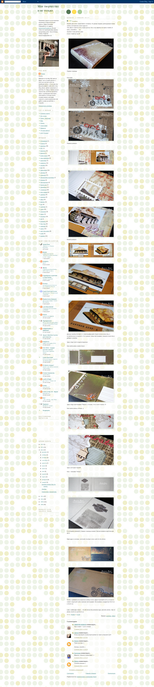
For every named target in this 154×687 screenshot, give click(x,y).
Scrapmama (46, 410)
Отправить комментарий (76, 670)
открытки (43, 175)
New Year (43, 224)
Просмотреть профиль (45, 106)
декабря (44, 452)
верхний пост (46, 393)
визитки (42, 153)
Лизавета (45, 261)
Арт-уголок (43, 116)
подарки (42, 180)
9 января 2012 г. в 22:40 (81, 666)
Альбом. (44, 489)
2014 (42, 444)
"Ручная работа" (45, 130)
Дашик (45, 252)
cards (42, 209)
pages (42, 228)
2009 (42, 502)
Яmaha (76, 641)
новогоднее (43, 170)
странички (43, 189)
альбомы (108, 616)
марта (44, 476)
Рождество (43, 185)
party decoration (44, 231)
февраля (44, 479)
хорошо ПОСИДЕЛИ (48, 316)
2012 (42, 450)
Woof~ (44, 263)
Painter (45, 314)
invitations (43, 221)
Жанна (45, 267)
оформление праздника (47, 177)
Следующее (70, 673)
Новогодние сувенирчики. (49, 491)
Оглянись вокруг (45, 113)
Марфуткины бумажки (50, 299)
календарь (43, 160)
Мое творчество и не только (48, 8)
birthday (42, 202)
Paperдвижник (47, 321)
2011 (42, 496)
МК (41, 168)
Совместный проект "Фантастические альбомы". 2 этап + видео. (50, 255)
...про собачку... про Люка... (50, 399)
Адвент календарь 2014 (49, 343)
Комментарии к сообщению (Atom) (87, 676)
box (41, 204)
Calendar (42, 206)
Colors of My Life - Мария (50, 391)
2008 (42, 504)
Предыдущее (111, 673)
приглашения (44, 182)
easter (42, 214)
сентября (45, 460)
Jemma (76, 633)
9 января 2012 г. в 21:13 (81, 657)
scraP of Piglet (47, 379)
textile (42, 233)
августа (44, 463)
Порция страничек (48, 279)
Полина (45, 283)
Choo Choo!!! (46, 387)
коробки (42, 165)
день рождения (44, 158)
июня (43, 468)
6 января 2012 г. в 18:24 (81, 649)
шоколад (42, 197)
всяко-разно (43, 155)
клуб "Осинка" (44, 133)
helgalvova (46, 341)
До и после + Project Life (49, 380)
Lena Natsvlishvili (48, 307)
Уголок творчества (48, 373)
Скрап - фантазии (45, 118)
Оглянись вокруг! (48, 365)
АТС (41, 148)
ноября (44, 455)
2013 (42, 447)
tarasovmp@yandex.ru (45, 28)
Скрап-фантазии (48, 357)
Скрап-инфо (43, 125)
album (113, 616)
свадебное (43, 187)
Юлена (42, 123)
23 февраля (43, 141)
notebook (42, 226)
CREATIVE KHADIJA (80, 624)
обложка (42, 172)
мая (43, 471)
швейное (42, 194)
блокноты (43, 151)
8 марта (42, 143)
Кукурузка (77, 653)
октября (44, 457)
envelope (42, 216)
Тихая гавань (46, 374)
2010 (42, 499)
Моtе (41, 121)
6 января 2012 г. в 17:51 (81, 637)
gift (41, 219)
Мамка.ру (43, 128)
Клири (45, 385)
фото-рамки (43, 192)
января (44, 482)
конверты (43, 163)
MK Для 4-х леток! (47, 405)
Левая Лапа (46, 244)
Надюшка (45, 404)
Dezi (44, 398)
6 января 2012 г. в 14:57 (81, 629)
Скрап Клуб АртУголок (50, 291)
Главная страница (91, 673)
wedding (42, 236)
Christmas (43, 211)
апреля (44, 474)
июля (43, 466)
